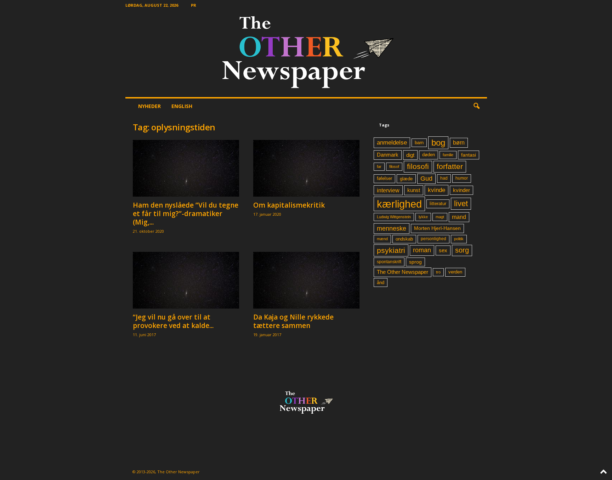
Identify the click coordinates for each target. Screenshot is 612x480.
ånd (380, 282)
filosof (394, 166)
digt (410, 155)
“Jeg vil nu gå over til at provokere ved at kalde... (173, 321)
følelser (384, 178)
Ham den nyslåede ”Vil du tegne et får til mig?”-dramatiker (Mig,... (185, 214)
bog (438, 142)
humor (461, 178)
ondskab (404, 239)
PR (193, 5)
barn (419, 142)
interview (388, 190)
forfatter (450, 166)
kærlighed (399, 204)
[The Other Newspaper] (306, 53)
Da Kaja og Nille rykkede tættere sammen (293, 321)
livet (461, 203)
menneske (391, 228)
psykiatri (391, 250)
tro (438, 272)
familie (448, 155)
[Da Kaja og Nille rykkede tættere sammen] (306, 280)
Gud (426, 178)
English (181, 106)
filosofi (418, 166)
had (444, 178)
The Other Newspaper (402, 272)
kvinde (436, 189)
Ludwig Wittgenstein (394, 217)
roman (422, 250)
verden (455, 272)
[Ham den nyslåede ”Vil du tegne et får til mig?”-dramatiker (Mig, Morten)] (186, 168)
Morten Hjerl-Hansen (437, 228)
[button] (476, 106)
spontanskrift (389, 261)
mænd (382, 239)
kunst (413, 190)
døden (428, 154)
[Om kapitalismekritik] (306, 168)
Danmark (387, 155)
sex (443, 250)
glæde (406, 178)
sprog (415, 262)
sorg (462, 250)
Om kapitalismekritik (289, 205)
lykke (423, 217)
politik (459, 239)
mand (459, 217)
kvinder (461, 190)
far (379, 166)
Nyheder (149, 106)
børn (459, 143)
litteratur (438, 203)
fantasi (468, 155)
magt (440, 217)
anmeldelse (392, 142)
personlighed (433, 239)
